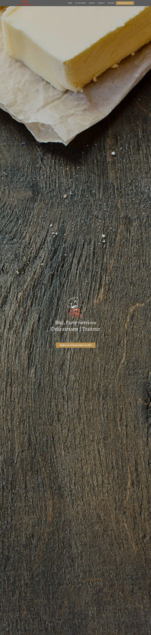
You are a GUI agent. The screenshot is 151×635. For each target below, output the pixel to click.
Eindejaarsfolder (125, 3)
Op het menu (80, 3)
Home (70, 3)
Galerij (92, 3)
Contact (101, 3)
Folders (111, 3)
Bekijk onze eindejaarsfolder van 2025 (75, 345)
